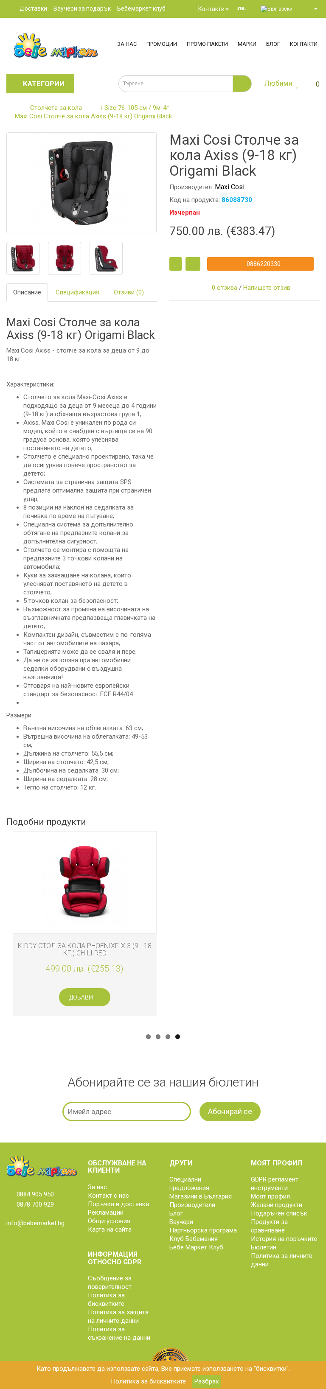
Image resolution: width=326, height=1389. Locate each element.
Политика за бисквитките (148, 1381)
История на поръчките (284, 1239)
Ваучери (181, 1222)
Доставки (33, 8)
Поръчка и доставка (118, 1204)
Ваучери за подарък (82, 8)
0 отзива (224, 287)
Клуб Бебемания (193, 1239)
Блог (273, 44)
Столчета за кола (56, 108)
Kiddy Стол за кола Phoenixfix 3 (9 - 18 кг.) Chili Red (85, 949)
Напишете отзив (266, 287)
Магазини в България (200, 1196)
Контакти (211, 9)
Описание (27, 292)
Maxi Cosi (229, 187)
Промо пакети (207, 44)
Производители (192, 1205)
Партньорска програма (203, 1230)
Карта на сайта (110, 1229)
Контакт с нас (108, 1195)
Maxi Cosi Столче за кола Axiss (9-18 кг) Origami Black (93, 116)
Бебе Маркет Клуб (196, 1247)
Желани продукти (276, 1205)
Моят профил (270, 1196)
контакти (304, 44)
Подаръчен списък (279, 1213)
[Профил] (312, 8)
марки (247, 44)
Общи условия (109, 1221)
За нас (127, 44)
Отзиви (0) (129, 292)
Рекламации (106, 1212)
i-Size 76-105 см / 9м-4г (135, 108)
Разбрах (206, 1381)
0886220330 (263, 264)
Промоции (161, 44)
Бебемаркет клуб (141, 8)
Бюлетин (263, 1247)
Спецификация (77, 292)
